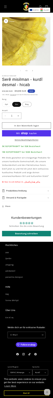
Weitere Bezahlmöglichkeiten (26, 140)
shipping (9, 265)
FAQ (7, 294)
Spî (8, 105)
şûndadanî (10, 271)
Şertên (8, 258)
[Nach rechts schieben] (32, 71)
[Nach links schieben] (21, 71)
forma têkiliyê (11, 300)
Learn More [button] (10, 386)
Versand (13, 95)
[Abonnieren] (42, 335)
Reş (27, 104)
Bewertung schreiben (26, 233)
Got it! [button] (26, 393)
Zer (16, 104)
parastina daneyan (14, 277)
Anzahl (5, 110)
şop (7, 252)
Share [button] (7, 206)
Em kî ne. (9, 317)
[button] (5, 7)
